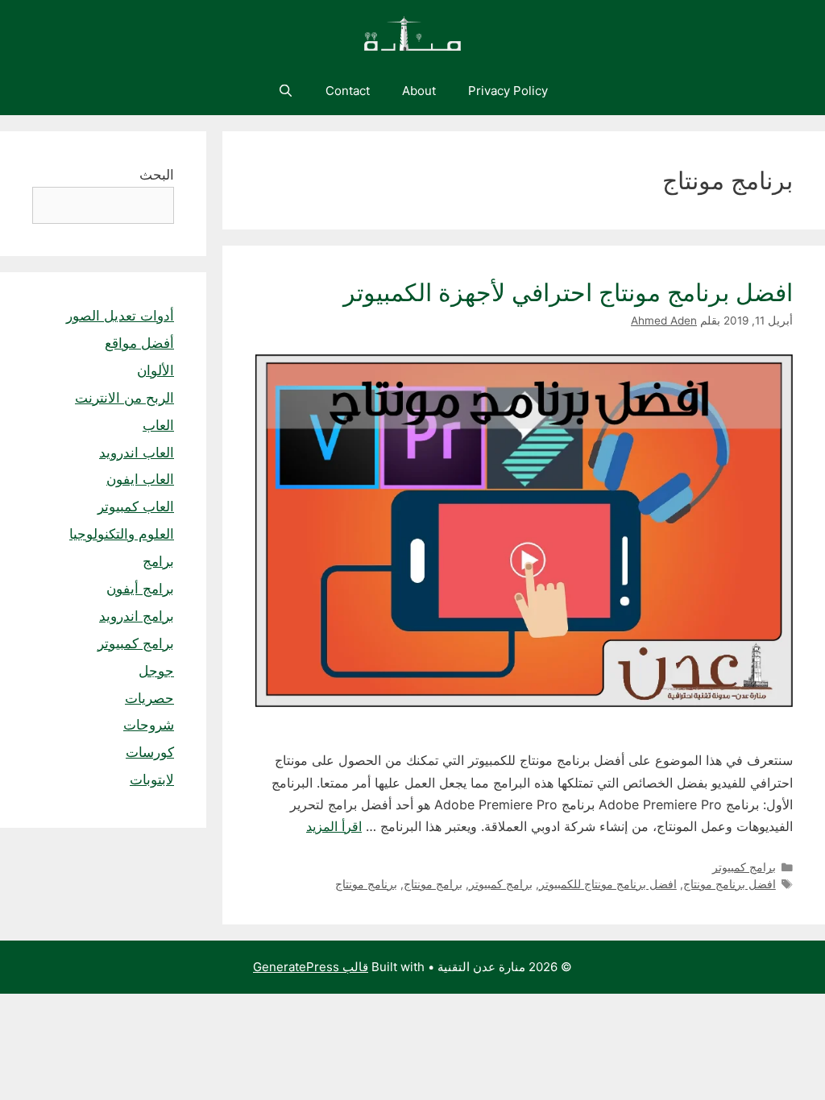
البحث (156, 175)
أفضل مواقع (139, 343)
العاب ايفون (140, 479)
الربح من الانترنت (124, 398)
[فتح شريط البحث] (285, 91)
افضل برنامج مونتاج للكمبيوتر (608, 884)
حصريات (149, 698)
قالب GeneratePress (310, 966)
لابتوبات (152, 779)
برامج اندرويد (136, 616)
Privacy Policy (508, 90)
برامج (158, 561)
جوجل (156, 671)
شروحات (148, 725)
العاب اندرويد (136, 453)
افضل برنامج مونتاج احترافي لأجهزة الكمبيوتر (568, 292)
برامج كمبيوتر (744, 867)
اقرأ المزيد (334, 826)
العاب (158, 425)
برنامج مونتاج (366, 884)
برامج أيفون (140, 589)
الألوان (155, 370)
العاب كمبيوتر (135, 506)
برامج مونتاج (433, 884)
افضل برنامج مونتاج (729, 884)
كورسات (150, 752)
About (419, 90)
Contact (347, 90)
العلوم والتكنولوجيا (121, 534)
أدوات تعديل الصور (120, 316)
